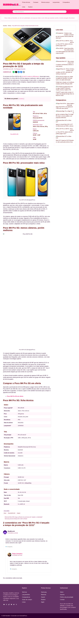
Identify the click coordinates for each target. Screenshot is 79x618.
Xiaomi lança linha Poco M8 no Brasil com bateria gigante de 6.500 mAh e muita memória (65, 51)
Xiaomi (18, 513)
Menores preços (45, 2)
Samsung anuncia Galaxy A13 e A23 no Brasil (16, 518)
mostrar (21, 98)
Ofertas (9, 25)
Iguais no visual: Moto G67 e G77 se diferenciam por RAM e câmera (64, 125)
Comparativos (66, 2)
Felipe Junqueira (17, 553)
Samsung (43, 592)
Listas (23, 7)
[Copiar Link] (24, 72)
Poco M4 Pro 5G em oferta (15, 396)
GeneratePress (23, 615)
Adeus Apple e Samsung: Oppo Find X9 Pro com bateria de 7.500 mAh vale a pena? (65, 106)
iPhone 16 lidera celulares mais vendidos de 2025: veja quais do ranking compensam (65, 71)
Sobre (61, 592)
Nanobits (5, 25)
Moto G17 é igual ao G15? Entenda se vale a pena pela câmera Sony (65, 141)
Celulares (6, 510)
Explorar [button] (30, 7)
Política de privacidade (66, 597)
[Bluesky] (19, 72)
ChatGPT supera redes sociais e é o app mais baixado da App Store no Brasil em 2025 (65, 94)
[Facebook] (21, 72)
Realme (43, 599)
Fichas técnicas (26, 2)
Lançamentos (56, 2)
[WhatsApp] (14, 72)
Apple (42, 602)
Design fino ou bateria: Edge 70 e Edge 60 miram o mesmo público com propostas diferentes (65, 114)
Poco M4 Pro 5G (14, 134)
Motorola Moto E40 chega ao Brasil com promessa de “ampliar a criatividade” (24, 517)
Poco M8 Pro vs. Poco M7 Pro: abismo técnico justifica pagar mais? (65, 43)
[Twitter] (16, 72)
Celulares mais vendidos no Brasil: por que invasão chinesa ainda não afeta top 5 (65, 35)
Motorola (43, 594)
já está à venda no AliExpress (30, 76)
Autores (62, 594)
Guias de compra (27, 599)
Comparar (35, 2)
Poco (5, 513)
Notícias (24, 592)
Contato (62, 599)
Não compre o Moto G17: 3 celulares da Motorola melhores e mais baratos (65, 64)
